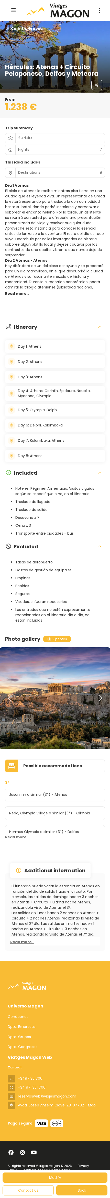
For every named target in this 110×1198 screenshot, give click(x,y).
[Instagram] (22, 1152)
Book (82, 1190)
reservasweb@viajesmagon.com (47, 1096)
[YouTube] (34, 1152)
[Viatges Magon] (27, 986)
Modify (55, 1177)
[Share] (97, 85)
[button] (17, 293)
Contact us (28, 1190)
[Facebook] (11, 1152)
